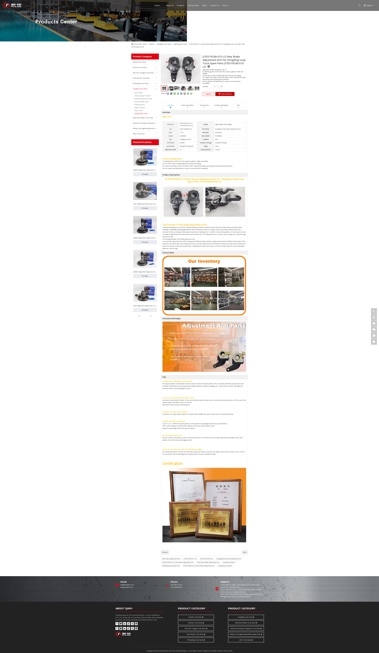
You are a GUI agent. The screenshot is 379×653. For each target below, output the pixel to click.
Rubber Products (139, 108)
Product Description (187, 105)
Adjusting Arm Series (141, 113)
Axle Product (138, 93)
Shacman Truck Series (140, 67)
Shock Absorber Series (141, 102)
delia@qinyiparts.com (127, 585)
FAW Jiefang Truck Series (141, 83)
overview (170, 105)
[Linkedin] (136, 623)
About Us (170, 5)
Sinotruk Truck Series (139, 62)
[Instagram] (120, 623)
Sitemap (220, 651)
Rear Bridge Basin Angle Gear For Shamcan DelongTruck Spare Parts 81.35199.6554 (145, 238)
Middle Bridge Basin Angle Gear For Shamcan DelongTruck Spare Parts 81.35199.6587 (145, 306)
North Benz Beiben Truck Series (143, 118)
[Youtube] (124, 623)
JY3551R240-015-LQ (190, 559)
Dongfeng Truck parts (225, 566)
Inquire (146, 174)
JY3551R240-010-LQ (206, 559)
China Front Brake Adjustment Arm (208, 562)
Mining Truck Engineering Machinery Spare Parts (146, 128)
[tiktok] (128, 623)
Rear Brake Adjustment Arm (171, 559)
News (204, 5)
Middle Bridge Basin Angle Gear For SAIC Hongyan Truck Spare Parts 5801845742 (145, 170)
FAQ (238, 105)
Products (181, 5)
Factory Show (193, 5)
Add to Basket (226, 94)
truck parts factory (229, 562)
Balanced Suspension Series (143, 99)
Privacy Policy (228, 651)
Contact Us (214, 5)
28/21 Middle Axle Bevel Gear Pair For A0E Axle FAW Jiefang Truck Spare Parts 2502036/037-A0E (145, 272)
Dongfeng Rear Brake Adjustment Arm (228, 559)
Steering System (139, 105)
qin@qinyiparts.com (126, 587)
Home (157, 5)
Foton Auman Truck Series (141, 78)
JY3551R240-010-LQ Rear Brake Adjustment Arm (199, 566)
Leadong (213, 651)
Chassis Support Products (142, 96)
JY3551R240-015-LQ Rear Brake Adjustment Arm (177, 562)
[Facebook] (116, 623)
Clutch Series (138, 110)
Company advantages (221, 105)
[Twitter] (132, 623)
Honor (225, 5)
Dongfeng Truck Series (140, 89)
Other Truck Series (139, 134)
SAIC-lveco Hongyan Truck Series (143, 73)
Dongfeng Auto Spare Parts (171, 566)
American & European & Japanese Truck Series (146, 123)
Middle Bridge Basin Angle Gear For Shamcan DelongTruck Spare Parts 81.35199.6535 (145, 204)
